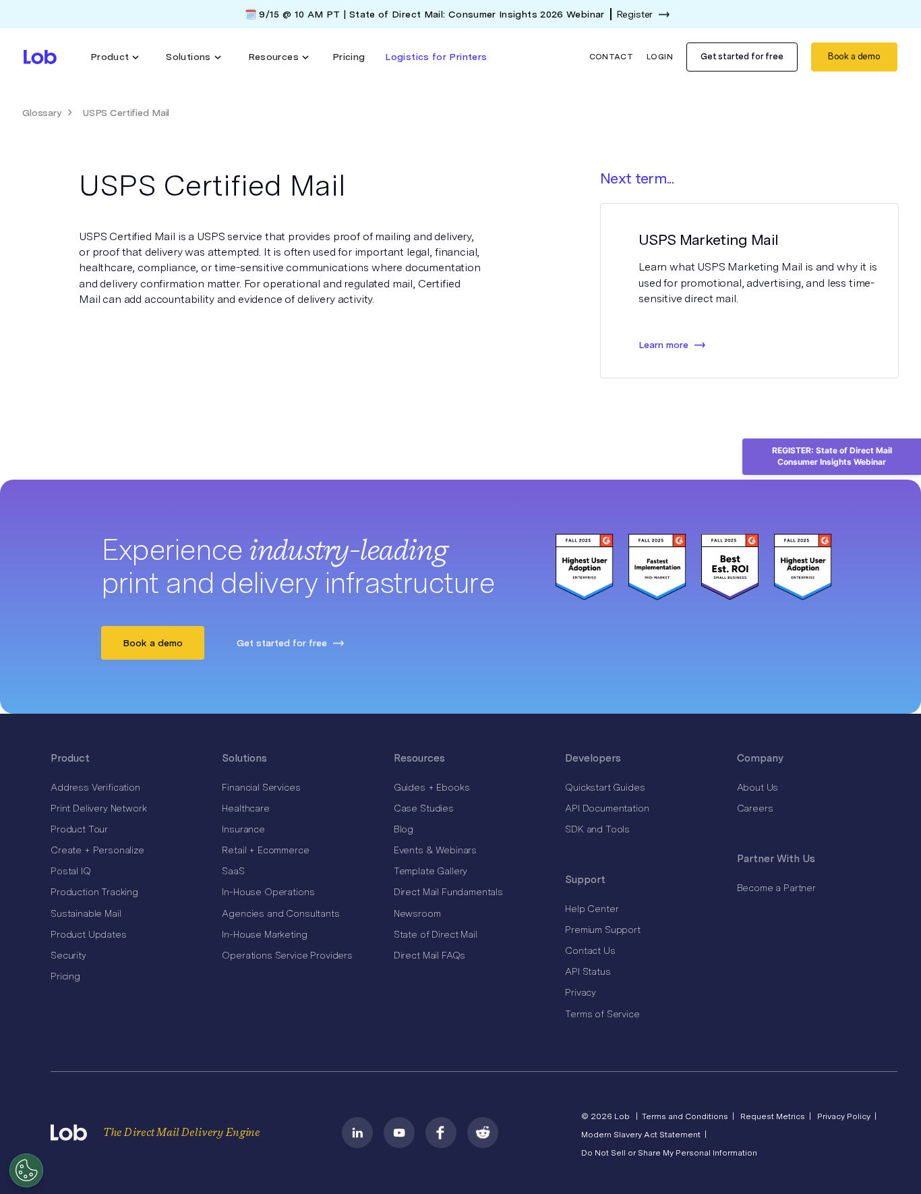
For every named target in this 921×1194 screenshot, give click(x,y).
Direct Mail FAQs (429, 955)
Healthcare (245, 808)
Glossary (41, 112)
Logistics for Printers (436, 56)
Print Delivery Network (98, 808)
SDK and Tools (597, 829)
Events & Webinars (435, 850)
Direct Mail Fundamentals (448, 891)
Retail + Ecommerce (265, 850)
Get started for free (742, 56)
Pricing (348, 56)
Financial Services (261, 787)
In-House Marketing (264, 934)
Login (660, 56)
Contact (611, 56)
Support (585, 880)
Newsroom (417, 913)
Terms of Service (602, 1013)
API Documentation (607, 808)
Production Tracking (94, 891)
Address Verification (95, 787)
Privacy (580, 992)
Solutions (244, 758)
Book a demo (854, 56)
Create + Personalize (97, 850)
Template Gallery (430, 870)
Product (70, 758)
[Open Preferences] (26, 1170)
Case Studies (424, 808)
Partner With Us (776, 859)
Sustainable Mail (86, 913)
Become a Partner (776, 887)
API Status (587, 971)
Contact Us (590, 950)
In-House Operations (268, 891)
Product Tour (79, 829)
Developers (593, 758)
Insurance (243, 829)
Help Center (591, 908)
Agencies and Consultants (280, 913)
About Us (758, 787)
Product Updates (89, 934)
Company (760, 758)
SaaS (233, 870)
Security (68, 955)
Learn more (663, 344)
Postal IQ (71, 870)
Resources (419, 758)
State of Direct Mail (435, 934)
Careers (755, 808)
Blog (403, 829)
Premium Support (603, 929)
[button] (115, 57)
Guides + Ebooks (432, 787)
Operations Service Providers (287, 955)
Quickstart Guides (605, 787)
